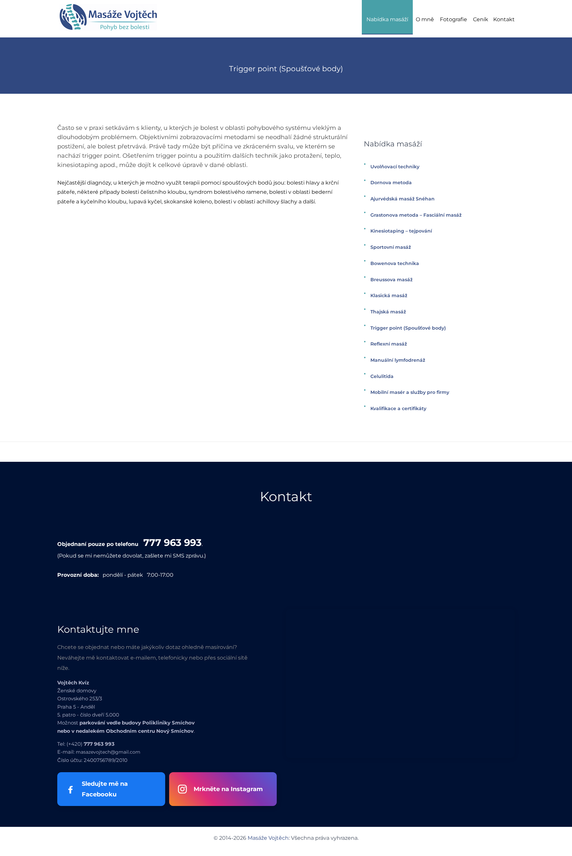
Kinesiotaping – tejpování (401, 231)
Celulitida (382, 376)
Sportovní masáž (390, 247)
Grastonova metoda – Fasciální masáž (415, 215)
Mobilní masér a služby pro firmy (409, 392)
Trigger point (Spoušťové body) (408, 328)
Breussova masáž (391, 280)
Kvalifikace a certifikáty (398, 408)
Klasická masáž (388, 295)
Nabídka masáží (387, 19)
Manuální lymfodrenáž (397, 360)
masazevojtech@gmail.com (108, 752)
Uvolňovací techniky (394, 167)
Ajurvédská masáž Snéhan (402, 199)
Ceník (480, 19)
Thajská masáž (388, 312)
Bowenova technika (394, 263)
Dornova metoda (391, 183)
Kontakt (504, 19)
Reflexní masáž (388, 344)
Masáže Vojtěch (268, 838)
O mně (425, 19)
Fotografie (453, 19)
